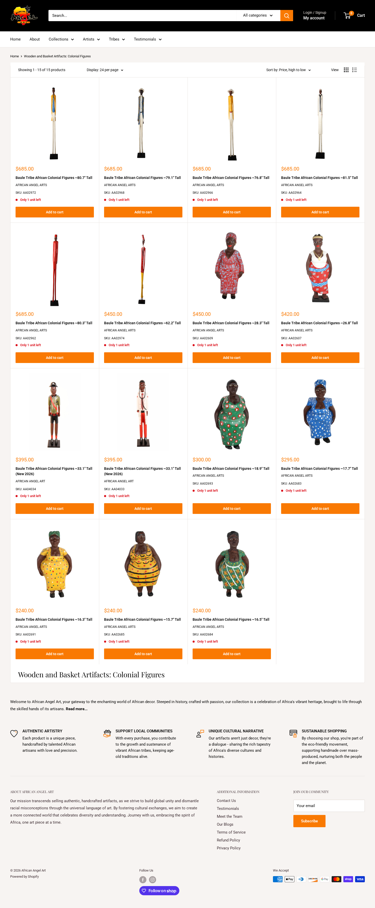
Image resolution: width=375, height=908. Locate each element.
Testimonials (145, 39)
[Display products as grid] (346, 70)
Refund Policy (228, 840)
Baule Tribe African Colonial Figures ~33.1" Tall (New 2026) (54, 471)
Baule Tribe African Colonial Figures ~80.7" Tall (54, 178)
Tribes (114, 39)
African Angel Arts (31, 185)
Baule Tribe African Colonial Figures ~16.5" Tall (231, 619)
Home (15, 39)
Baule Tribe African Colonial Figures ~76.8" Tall (231, 178)
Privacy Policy (229, 848)
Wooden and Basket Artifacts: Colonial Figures (57, 56)
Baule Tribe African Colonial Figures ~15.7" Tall (142, 619)
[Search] (286, 15)
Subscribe (309, 821)
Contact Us (226, 800)
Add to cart (55, 212)
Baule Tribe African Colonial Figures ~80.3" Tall (54, 323)
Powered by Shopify (24, 876)
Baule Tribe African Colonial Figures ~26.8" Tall (319, 323)
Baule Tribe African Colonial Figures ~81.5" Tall (319, 178)
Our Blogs (225, 824)
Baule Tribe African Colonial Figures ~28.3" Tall (231, 323)
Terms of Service (231, 832)
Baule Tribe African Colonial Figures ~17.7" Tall (319, 468)
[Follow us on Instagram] (152, 879)
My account (313, 18)
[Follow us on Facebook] (142, 879)
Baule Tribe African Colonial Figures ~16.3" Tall (54, 619)
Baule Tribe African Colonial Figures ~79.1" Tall (142, 178)
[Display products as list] (354, 70)
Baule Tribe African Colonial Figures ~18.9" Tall (231, 468)
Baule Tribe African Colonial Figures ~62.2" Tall (142, 323)
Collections (58, 39)
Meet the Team (229, 816)
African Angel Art (30, 481)
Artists (88, 39)
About (35, 39)
